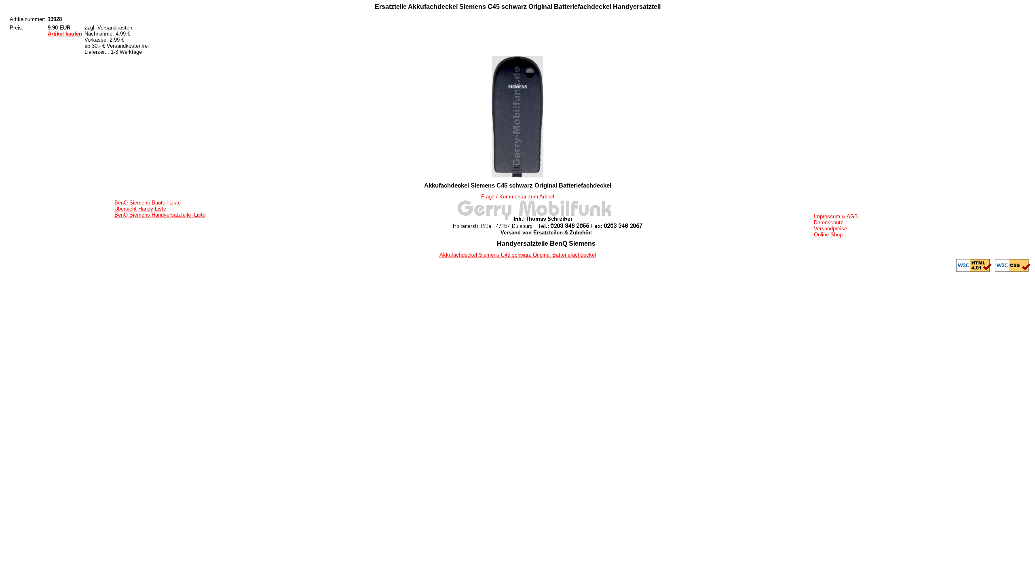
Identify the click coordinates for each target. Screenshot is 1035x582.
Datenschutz (828, 222)
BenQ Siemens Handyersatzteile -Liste (159, 215)
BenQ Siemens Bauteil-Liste (147, 203)
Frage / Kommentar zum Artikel (517, 197)
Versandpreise (830, 229)
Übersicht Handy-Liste (140, 209)
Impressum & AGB (836, 216)
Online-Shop (828, 235)
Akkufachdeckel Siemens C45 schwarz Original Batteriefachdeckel (517, 255)
